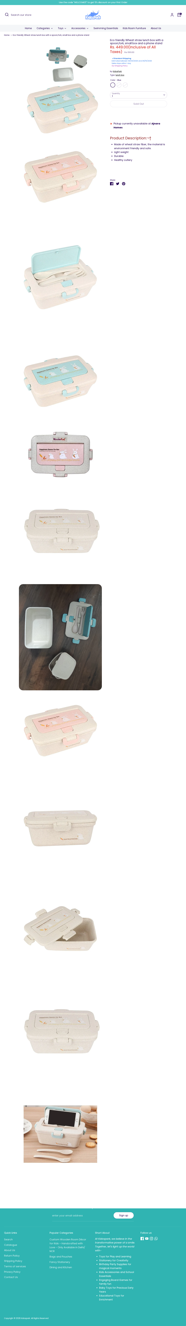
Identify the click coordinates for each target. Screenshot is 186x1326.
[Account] (172, 15)
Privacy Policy (12, 1272)
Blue (112, 85)
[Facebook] (142, 1238)
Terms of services (15, 1266)
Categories (43, 28)
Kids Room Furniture (134, 28)
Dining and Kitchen (61, 1267)
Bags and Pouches (61, 1256)
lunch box (120, 75)
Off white (125, 85)
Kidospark (25, 1318)
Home (28, 28)
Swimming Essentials (106, 28)
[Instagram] (151, 1238)
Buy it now (138, 112)
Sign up (123, 1215)
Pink (119, 85)
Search (8, 1239)
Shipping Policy (13, 1261)
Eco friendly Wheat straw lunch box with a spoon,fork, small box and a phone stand (51, 35)
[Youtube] (146, 1238)
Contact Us (11, 1277)
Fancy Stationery (60, 1262)
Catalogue (10, 1245)
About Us (156, 28)
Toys (61, 28)
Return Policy (12, 1255)
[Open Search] (7, 14)
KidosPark (117, 71)
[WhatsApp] (156, 1238)
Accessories (78, 28)
